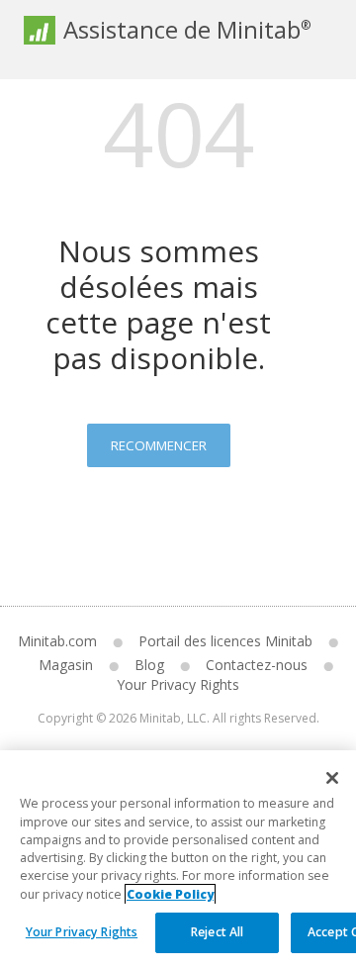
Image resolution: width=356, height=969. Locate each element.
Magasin (66, 664)
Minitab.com (57, 640)
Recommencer (159, 445)
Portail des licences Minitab (225, 640)
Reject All (217, 931)
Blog (149, 664)
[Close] (332, 778)
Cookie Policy (170, 894)
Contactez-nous (257, 664)
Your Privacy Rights (81, 931)
